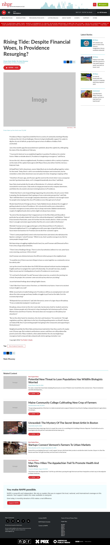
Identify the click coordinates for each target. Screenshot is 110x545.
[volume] (9, 12)
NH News (95, 40)
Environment (96, 91)
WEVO (63, 533)
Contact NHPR (42, 518)
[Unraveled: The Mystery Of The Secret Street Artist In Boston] (15, 427)
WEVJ (62, 530)
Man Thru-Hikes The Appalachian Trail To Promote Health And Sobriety (63, 464)
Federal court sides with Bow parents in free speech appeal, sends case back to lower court (98, 63)
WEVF (62, 527)
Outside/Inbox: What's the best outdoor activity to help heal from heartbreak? (98, 97)
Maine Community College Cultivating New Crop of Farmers (62, 402)
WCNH (63, 524)
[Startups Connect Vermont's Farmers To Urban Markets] (15, 448)
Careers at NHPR (43, 525)
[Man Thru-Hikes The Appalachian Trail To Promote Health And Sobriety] (15, 466)
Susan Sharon (32, 385)
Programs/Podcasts (36, 18)
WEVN (63, 531)
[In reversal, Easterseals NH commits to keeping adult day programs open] (86, 77)
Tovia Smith (31, 426)
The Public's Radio (26, 340)
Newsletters (21, 18)
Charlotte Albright (33, 469)
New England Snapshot (16, 346)
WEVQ (63, 534)
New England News (33, 376)
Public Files (64, 521)
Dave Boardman (32, 405)
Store (95, 18)
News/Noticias (7, 18)
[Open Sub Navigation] (14, 18)
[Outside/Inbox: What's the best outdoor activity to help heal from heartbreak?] (86, 94)
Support (104, 4)
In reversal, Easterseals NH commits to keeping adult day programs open (98, 80)
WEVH (63, 528)
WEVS (63, 535)
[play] (3, 13)
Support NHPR (13, 503)
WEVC (63, 526)
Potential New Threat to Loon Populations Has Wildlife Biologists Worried (65, 380)
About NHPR (66, 18)
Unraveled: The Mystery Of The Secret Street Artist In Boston (63, 423)
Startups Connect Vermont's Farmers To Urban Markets (59, 445)
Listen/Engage (53, 18)
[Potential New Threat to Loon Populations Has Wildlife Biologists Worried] (15, 382)
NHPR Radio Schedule (44, 522)
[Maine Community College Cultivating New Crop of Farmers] (15, 407)
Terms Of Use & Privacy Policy (69, 518)
